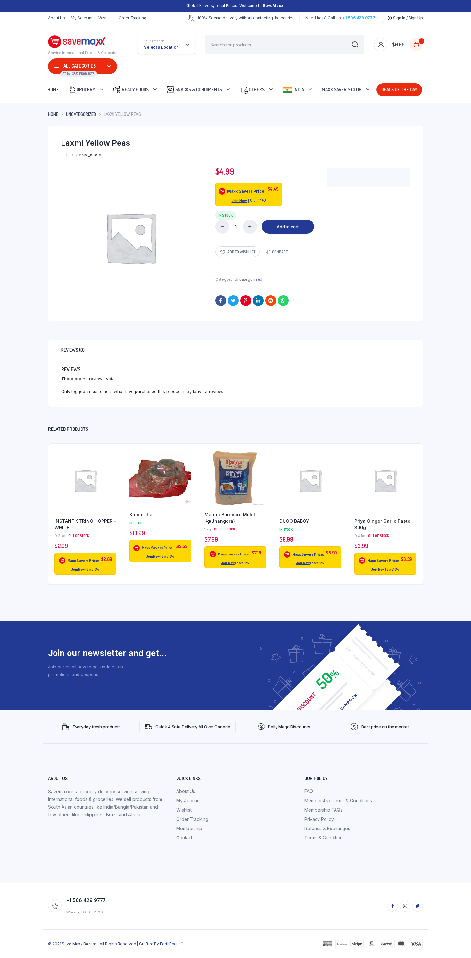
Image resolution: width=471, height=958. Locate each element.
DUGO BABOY (294, 521)
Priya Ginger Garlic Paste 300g (382, 524)
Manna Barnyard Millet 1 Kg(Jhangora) (231, 518)
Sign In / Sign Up (407, 17)
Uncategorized (81, 114)
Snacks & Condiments (198, 90)
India (298, 90)
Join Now (239, 201)
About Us (56, 17)
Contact (184, 837)
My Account (82, 17)
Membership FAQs (323, 809)
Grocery (86, 90)
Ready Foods (135, 90)
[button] (237, 251)
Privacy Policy (319, 819)
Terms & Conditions (324, 837)
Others (256, 90)
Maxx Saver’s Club (341, 90)
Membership (189, 828)
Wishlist (105, 17)
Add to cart (288, 226)
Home (53, 90)
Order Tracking (132, 17)
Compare (280, 251)
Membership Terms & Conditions (338, 800)
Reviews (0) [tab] (73, 350)
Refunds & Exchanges (327, 828)
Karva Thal (141, 514)
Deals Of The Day (399, 90)
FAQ (308, 791)
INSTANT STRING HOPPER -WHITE (85, 524)
